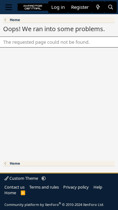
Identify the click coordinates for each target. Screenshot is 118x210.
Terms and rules (44, 187)
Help (97, 187)
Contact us (14, 187)
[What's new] (98, 7)
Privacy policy (76, 187)
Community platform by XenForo (54, 204)
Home (10, 193)
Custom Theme (23, 178)
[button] (43, 178)
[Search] (110, 7)
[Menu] (8, 7)
